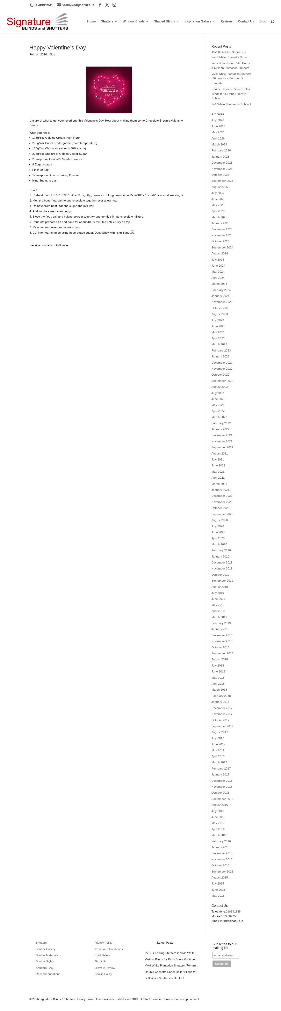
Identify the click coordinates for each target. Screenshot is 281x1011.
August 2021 (219, 453)
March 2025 (219, 217)
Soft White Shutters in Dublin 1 (231, 104)
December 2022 (221, 362)
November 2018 (221, 641)
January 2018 (220, 701)
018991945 (233, 911)
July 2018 (217, 665)
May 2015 (217, 895)
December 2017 (221, 708)
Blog (262, 21)
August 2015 (219, 877)
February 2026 (221, 150)
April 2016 (218, 829)
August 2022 (219, 386)
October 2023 (220, 308)
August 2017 (219, 732)
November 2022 (221, 368)
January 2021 (220, 489)
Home (91, 21)
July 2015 (217, 883)
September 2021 (222, 447)
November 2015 (221, 859)
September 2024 (222, 247)
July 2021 (217, 459)
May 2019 (217, 605)
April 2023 (218, 338)
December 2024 (221, 229)
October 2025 (220, 174)
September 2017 (222, 726)
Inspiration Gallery (198, 21)
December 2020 (221, 495)
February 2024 (221, 290)
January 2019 (220, 629)
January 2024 (220, 296)
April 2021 (218, 477)
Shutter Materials (47, 955)
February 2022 (221, 423)
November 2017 (221, 714)
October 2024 (220, 241)
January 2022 (220, 429)
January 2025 (220, 223)
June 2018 (218, 671)
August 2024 (219, 253)
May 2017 (217, 750)
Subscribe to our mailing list (224, 946)
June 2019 (218, 598)
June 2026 (218, 126)
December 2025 (221, 162)
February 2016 (221, 841)
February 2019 (221, 623)
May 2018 (217, 677)
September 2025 (222, 180)
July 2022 (217, 393)
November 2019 (221, 568)
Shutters (107, 21)
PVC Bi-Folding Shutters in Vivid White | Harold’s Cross (172, 953)
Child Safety (102, 955)
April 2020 (218, 538)
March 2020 (219, 544)
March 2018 (219, 689)
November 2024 (221, 235)
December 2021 (221, 435)
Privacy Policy (103, 942)
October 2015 (220, 865)
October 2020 (220, 508)
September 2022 (222, 380)
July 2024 (217, 259)
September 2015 (222, 871)
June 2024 (218, 265)
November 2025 (221, 168)
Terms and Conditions (108, 949)
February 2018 (221, 695)
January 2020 (220, 556)
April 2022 (218, 411)
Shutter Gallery (45, 949)
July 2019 (217, 592)
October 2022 (220, 374)
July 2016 (217, 811)
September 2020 (222, 514)
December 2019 (221, 562)
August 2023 (219, 314)
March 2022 (219, 417)
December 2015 (221, 853)
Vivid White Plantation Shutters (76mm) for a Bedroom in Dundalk (231, 78)
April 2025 (218, 211)
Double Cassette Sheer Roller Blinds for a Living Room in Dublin (230, 93)
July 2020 (217, 526)
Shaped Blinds (164, 21)
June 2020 (218, 532)
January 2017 (220, 774)
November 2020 (221, 502)
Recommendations (48, 974)
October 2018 (220, 647)
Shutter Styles (45, 961)
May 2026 (217, 132)
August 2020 (219, 520)
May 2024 (217, 271)
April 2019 (218, 611)
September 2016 (222, 798)
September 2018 (222, 653)
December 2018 (221, 635)
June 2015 (218, 889)
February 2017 (221, 768)
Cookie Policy (103, 974)
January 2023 (220, 356)
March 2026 (219, 144)
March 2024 (219, 283)
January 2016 (220, 847)
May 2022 (217, 405)
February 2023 (221, 350)
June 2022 (218, 399)
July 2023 (217, 320)
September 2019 (222, 580)
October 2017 (220, 720)
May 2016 (217, 823)
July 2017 (217, 738)
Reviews (227, 21)
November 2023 (221, 301)
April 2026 (218, 138)
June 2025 (218, 199)
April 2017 (218, 756)
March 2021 (219, 483)
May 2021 (217, 471)
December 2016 (221, 780)
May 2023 (217, 332)
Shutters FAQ (44, 967)
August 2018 (219, 659)
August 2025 (219, 187)
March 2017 (219, 762)
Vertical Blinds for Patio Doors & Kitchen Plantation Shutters (172, 959)
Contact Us (246, 21)
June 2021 (218, 465)
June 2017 (218, 744)
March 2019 (219, 617)
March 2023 (219, 344)
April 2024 (218, 277)
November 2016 (221, 786)
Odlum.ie (61, 245)
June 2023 (218, 326)
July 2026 (217, 120)
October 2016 (220, 792)
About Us (100, 961)
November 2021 (221, 441)
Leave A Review (104, 967)
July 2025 (217, 192)
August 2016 (219, 804)
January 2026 (220, 156)
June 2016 (218, 817)
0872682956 (229, 916)
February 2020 (221, 550)
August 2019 (219, 586)
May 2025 (217, 205)
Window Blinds (134, 21)
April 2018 (218, 683)
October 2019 (220, 574)
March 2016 (219, 835)
